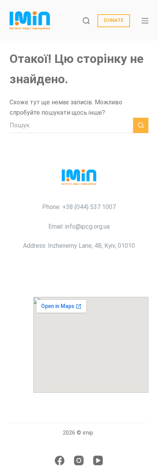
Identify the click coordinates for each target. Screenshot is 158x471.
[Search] (86, 20)
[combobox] (71, 125)
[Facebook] (59, 460)
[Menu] (145, 20)
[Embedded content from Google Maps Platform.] (90, 345)
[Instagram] (79, 460)
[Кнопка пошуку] (140, 125)
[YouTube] (98, 460)
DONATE (113, 20)
